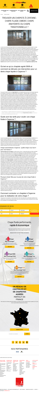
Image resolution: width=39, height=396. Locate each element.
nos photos (28, 366)
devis (33, 368)
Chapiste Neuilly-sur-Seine (27, 112)
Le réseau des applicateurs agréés (22, 363)
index (20, 374)
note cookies (22, 389)
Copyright (5, 390)
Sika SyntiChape (29, 241)
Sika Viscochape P (29, 256)
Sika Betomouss (2, 370)
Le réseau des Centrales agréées (22, 369)
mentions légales (3, 389)
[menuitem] (5, 11)
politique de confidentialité (13, 389)
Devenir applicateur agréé (21, 366)
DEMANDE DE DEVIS (19, 329)
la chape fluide (9, 362)
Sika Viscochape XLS (19, 270)
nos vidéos (28, 367)
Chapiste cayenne (6, 14)
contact (33, 365)
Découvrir (10, 246)
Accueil (2, 14)
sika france (34, 361)
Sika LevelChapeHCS (10, 256)
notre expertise (15, 363)
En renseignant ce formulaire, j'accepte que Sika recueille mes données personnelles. (35, 211)
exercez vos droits (29, 389)
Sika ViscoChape (9, 241)
